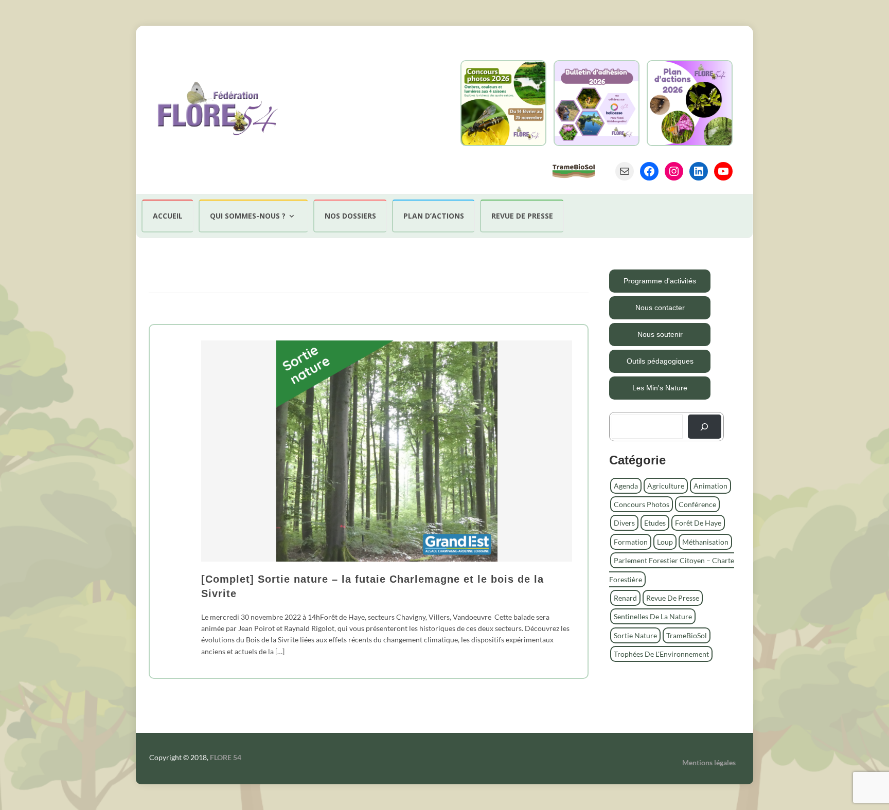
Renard (625, 597)
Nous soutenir (660, 334)
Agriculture (665, 485)
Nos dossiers (350, 216)
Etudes (655, 522)
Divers (624, 522)
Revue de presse (522, 216)
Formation (631, 541)
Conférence (697, 504)
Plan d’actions (433, 216)
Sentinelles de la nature (653, 616)
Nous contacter (660, 307)
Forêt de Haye (698, 522)
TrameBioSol (686, 635)
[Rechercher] (704, 427)
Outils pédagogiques (660, 361)
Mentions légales (709, 762)
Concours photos (641, 504)
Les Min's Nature (659, 388)
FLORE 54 (225, 757)
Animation (710, 485)
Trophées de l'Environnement (661, 654)
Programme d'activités (660, 281)
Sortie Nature (635, 635)
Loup (665, 541)
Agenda (626, 485)
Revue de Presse (672, 597)
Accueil (168, 216)
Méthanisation (705, 541)
